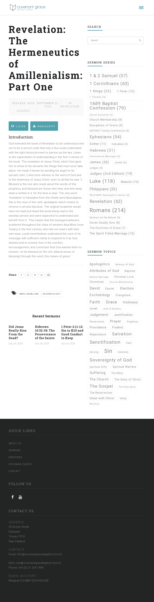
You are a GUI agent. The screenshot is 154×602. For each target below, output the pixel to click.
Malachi (130, 182)
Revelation (70, 106)
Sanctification (105, 342)
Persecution (97, 321)
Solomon (123, 352)
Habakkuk (120, 144)
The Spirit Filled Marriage (112, 233)
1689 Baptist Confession (108, 106)
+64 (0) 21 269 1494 (31, 567)
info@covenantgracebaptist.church (39, 554)
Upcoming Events (20, 464)
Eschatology (52, 294)
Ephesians (106, 136)
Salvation (122, 334)
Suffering (98, 373)
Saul (129, 342)
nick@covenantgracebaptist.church (38, 562)
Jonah (121, 162)
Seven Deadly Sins (105, 222)
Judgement (99, 315)
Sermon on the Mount (105, 217)
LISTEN (21, 126)
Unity (123, 398)
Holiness (130, 302)
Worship (94, 404)
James (99, 162)
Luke (102, 181)
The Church (99, 379)
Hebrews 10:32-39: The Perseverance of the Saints (45, 332)
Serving (94, 352)
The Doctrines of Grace (107, 227)
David (95, 288)
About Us (15, 443)
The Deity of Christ (127, 379)
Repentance (98, 334)
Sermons (14, 450)
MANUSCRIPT (46, 126)
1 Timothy (98, 97)
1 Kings (100, 91)
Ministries (15, 457)
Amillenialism (29, 294)
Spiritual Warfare (124, 366)
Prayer (115, 321)
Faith (95, 301)
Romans (108, 210)
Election (127, 288)
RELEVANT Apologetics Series (110, 195)
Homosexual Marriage (105, 156)
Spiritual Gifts (98, 366)
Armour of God (125, 264)
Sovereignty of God (111, 360)
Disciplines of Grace (106, 125)
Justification (123, 315)
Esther (98, 144)
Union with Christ (102, 398)
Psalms (117, 327)
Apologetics (100, 264)
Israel (93, 308)
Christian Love (124, 276)
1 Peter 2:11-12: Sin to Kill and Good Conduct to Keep (72, 332)
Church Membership (106, 119)
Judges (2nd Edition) (111, 173)
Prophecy (132, 321)
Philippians (103, 189)
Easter (109, 288)
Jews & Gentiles (112, 309)
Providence (98, 327)
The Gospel (101, 386)
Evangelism (123, 295)
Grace (111, 302)
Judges (96, 167)
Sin (108, 351)
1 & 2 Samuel (109, 75)
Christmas (97, 282)
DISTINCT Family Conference (109, 130)
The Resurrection (101, 392)
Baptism (130, 270)
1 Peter (126, 91)
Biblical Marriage (99, 277)
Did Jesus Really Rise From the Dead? (17, 332)
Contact (14, 471)
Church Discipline (101, 115)
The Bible (117, 373)
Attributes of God (104, 271)
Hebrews (102, 150)
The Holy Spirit (127, 387)
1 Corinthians (109, 83)
